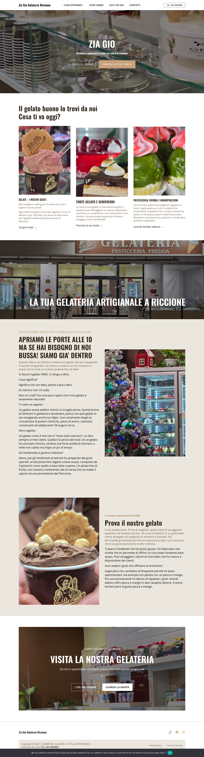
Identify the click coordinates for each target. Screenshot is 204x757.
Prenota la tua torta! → (89, 225)
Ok (170, 753)
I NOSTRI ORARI (82, 64)
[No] (200, 752)
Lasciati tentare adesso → (148, 226)
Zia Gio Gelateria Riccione (35, 5)
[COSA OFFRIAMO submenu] (83, 5)
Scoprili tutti (26, 227)
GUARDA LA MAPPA (117, 687)
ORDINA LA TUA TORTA (117, 64)
